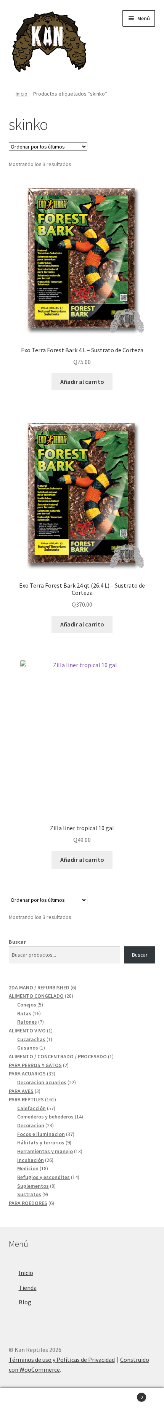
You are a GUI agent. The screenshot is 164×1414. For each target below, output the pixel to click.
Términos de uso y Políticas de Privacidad (62, 1359)
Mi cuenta (27, 1401)
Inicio (21, 93)
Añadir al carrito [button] (82, 381)
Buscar (17, 941)
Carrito (126, 1394)
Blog (25, 1302)
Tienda (28, 1287)
